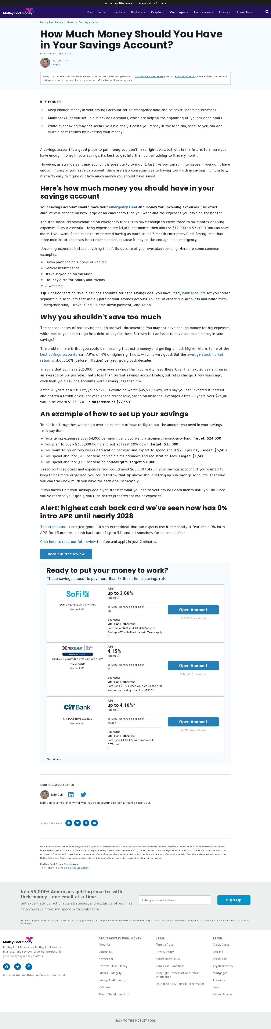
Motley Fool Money (51, 22)
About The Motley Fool (114, 994)
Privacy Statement (225, 920)
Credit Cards (221, 944)
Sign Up (234, 900)
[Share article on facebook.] (68, 825)
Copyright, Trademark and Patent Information (177, 975)
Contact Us (106, 952)
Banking (218, 952)
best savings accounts (58, 354)
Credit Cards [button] (97, 14)
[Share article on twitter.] (77, 825)
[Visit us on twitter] (19, 969)
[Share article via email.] (94, 825)
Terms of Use (165, 944)
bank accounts (194, 292)
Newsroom (106, 959)
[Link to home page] (18, 12)
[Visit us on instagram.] (30, 969)
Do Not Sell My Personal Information (180, 984)
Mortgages (220, 973)
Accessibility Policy (168, 959)
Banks (71, 22)
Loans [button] (225, 14)
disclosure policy (78, 867)
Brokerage (220, 959)
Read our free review (66, 553)
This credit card (53, 526)
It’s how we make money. (150, 76)
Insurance (219, 980)
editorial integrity (185, 76)
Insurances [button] (204, 14)
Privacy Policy (165, 952)
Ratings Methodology (113, 980)
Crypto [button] (158, 14)
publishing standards (108, 854)
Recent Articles (223, 994)
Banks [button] (120, 14)
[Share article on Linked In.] (86, 825)
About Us (105, 944)
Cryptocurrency (223, 966)
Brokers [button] (139, 14)
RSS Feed (105, 987)
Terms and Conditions (170, 966)
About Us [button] (242, 14)
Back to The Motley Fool (135, 1020)
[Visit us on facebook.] (8, 969)
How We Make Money (113, 966)
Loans (217, 987)
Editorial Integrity (110, 973)
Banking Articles (88, 22)
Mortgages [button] (179, 14)
